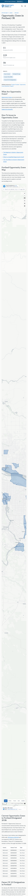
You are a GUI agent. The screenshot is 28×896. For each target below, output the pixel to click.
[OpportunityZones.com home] (8, 6)
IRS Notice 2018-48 (13, 837)
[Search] (22, 6)
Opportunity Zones (7, 97)
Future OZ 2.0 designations (10, 79)
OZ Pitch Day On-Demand (10, 1)
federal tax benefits (7, 109)
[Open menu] (25, 6)
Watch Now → (20, 1)
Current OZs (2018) (8, 76)
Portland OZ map (16, 74)
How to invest (7, 74)
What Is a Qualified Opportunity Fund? (13, 157)
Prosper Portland (15, 84)
